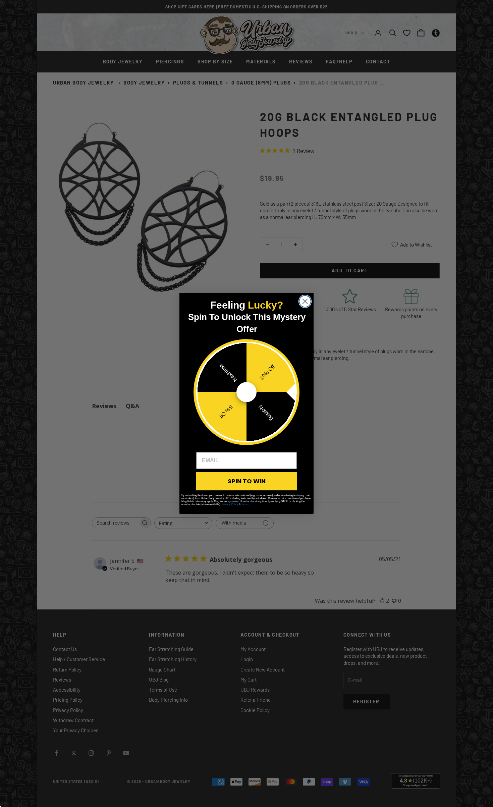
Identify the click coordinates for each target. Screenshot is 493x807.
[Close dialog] (305, 301)
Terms (245, 504)
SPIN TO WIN (247, 481)
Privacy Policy (230, 504)
